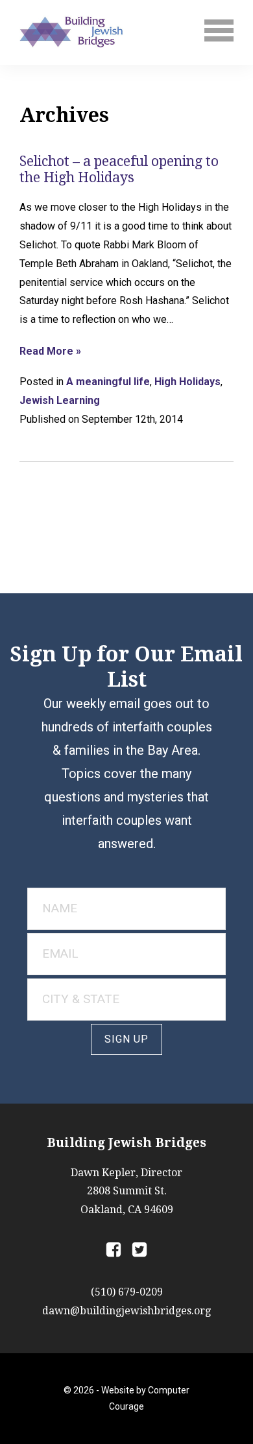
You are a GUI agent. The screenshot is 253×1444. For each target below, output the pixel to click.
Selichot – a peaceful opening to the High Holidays (119, 169)
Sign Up (126, 1039)
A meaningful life (108, 381)
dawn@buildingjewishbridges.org (126, 1311)
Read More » (50, 351)
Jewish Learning (59, 400)
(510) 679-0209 (127, 1292)
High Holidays (187, 381)
